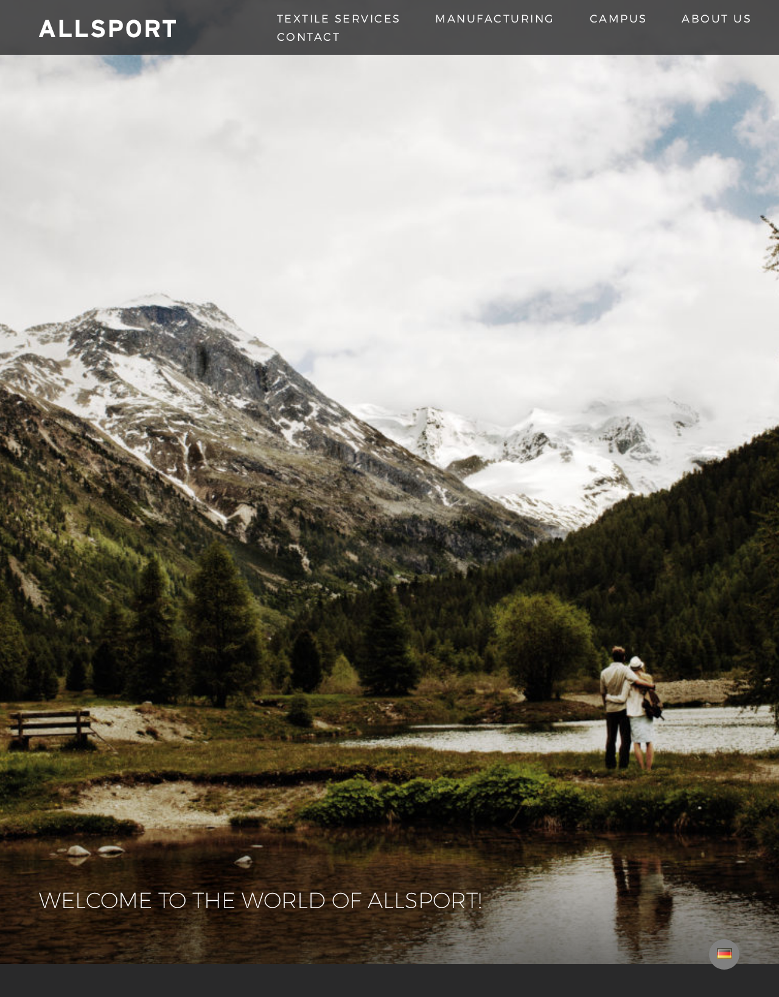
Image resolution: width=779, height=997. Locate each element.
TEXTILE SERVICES (339, 18)
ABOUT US (717, 18)
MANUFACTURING (495, 18)
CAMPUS (619, 18)
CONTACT (309, 36)
